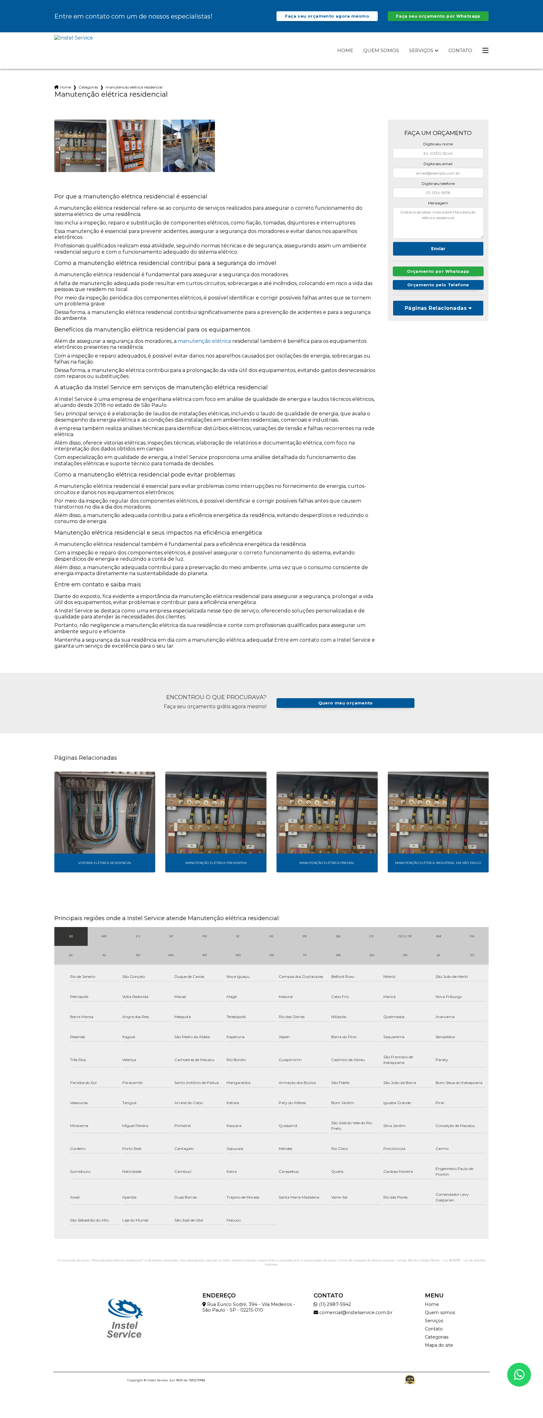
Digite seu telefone (438, 183)
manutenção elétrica (204, 341)
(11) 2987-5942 (334, 1304)
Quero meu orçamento (345, 703)
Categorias (88, 87)
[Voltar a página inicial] (73, 50)
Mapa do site (439, 1345)
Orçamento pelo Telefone (438, 285)
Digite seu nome (438, 144)
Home (345, 50)
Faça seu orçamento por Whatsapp (438, 16)
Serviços (421, 50)
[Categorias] (485, 50)
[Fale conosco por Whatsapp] (519, 1375)
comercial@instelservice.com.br (355, 1312)
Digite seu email (438, 163)
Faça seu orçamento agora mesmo (327, 16)
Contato (460, 50)
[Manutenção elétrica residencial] (80, 146)
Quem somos (381, 50)
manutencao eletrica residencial (134, 87)
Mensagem (438, 203)
